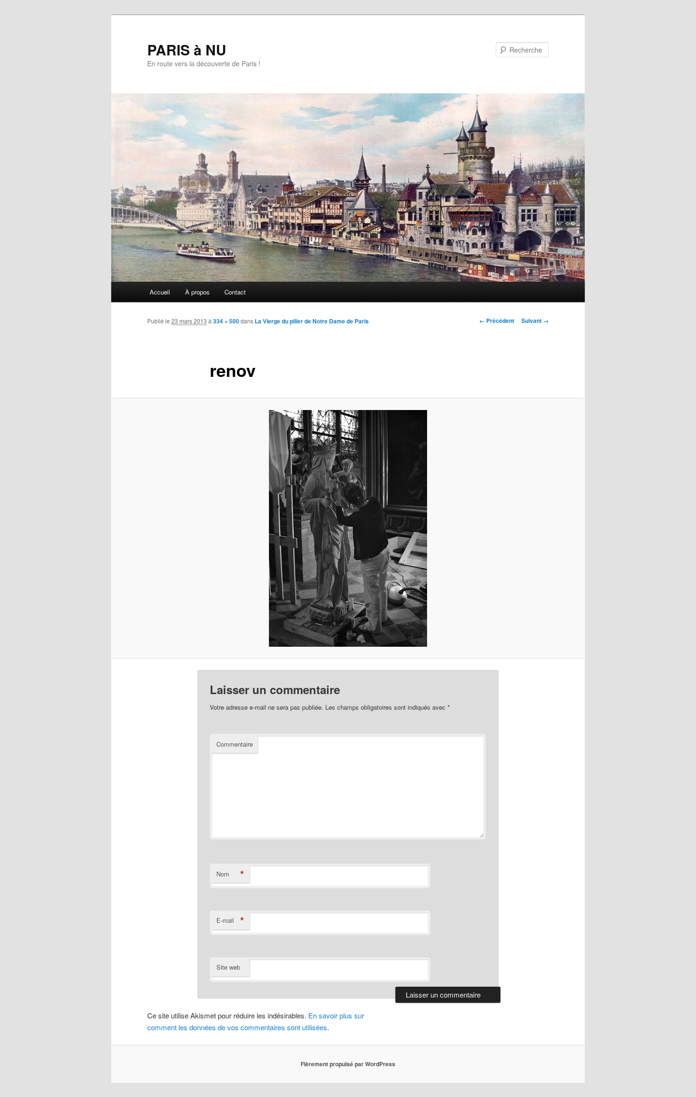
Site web (228, 967)
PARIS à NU (186, 49)
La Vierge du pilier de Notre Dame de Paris (312, 321)
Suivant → (535, 320)
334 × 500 (226, 321)
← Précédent (496, 320)
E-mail (230, 920)
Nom (230, 874)
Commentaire (234, 744)
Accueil (160, 291)
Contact (235, 291)
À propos (197, 291)
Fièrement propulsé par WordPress (348, 1064)
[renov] (348, 528)
